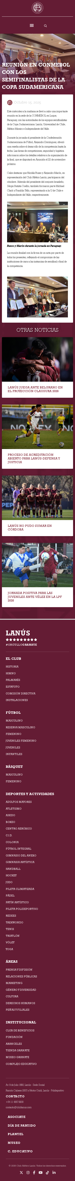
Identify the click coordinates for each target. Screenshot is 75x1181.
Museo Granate (17, 1057)
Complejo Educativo (21, 1063)
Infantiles (14, 754)
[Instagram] (28, 1172)
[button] (32, 25)
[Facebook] (34, 1172)
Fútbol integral (18, 848)
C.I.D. (9, 835)
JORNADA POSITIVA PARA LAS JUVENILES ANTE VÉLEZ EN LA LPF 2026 (35, 596)
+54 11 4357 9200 (14, 1101)
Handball (13, 868)
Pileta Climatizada (20, 888)
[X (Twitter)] (21, 1172)
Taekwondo (14, 922)
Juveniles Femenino (21, 740)
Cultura (12, 996)
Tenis (10, 929)
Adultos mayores (19, 801)
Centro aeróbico (19, 828)
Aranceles (14, 1043)
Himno (11, 673)
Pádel (10, 895)
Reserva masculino (20, 727)
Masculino (14, 720)
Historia (12, 666)
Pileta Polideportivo (22, 908)
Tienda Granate (18, 1050)
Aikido (10, 815)
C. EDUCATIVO (20, 1151)
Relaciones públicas (21, 976)
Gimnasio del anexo (21, 855)
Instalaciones (17, 700)
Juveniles (13, 747)
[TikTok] (47, 1172)
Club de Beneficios (20, 1030)
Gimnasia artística (20, 862)
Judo (9, 882)
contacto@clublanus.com (19, 1107)
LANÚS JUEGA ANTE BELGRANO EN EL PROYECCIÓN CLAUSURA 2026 (35, 389)
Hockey (11, 875)
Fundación (14, 1037)
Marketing (14, 983)
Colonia (12, 842)
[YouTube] (40, 1172)
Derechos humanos (20, 1003)
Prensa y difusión (19, 969)
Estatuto (13, 686)
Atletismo (14, 808)
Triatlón (13, 935)
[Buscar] (45, 25)
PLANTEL (15, 1134)
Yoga (9, 949)
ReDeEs (11, 915)
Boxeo (10, 822)
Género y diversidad (21, 989)
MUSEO (14, 1143)
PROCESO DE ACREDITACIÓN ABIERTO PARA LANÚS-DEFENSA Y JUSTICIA (34, 458)
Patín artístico (17, 902)
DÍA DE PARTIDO (22, 1125)
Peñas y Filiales (17, 1009)
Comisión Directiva (20, 693)
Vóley (10, 942)
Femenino (13, 733)
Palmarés (13, 679)
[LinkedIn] (54, 1172)
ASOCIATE (16, 1117)
